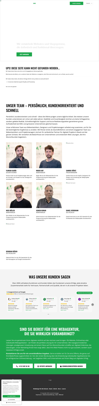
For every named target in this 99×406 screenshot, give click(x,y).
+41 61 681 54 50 (23, 366)
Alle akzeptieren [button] (11, 396)
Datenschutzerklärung (48, 394)
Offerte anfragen (76, 3)
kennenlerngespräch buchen (72, 366)
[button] (11, 402)
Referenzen (56, 3)
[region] (49, 30)
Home (34, 3)
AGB (56, 394)
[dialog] (11, 392)
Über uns (63, 3)
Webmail (61, 394)
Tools (49, 3)
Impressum (39, 394)
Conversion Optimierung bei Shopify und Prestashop (21, 82)
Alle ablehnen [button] (11, 399)
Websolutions (41, 3)
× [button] (20, 380)
